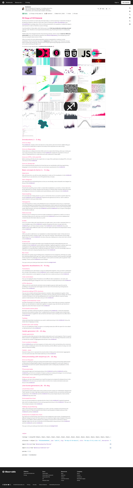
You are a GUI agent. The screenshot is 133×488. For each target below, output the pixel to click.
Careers (79, 475)
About (78, 473)
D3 (43, 478)
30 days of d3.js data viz (36, 13)
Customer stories (65, 478)
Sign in (117, 2)
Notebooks (9, 2)
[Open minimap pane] (130, 14)
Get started (125, 2)
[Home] (9, 476)
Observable (45, 473)
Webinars (63, 475)
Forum (62, 480)
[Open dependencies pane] (130, 17)
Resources (18, 2)
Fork (103, 8)
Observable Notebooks (29, 473)
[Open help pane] (130, 24)
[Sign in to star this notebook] (106, 8)
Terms (43, 484)
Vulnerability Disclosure (54, 484)
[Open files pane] (130, 8)
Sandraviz (28, 7)
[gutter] (10, 32)
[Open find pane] (130, 21)
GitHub (78, 480)
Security (34, 484)
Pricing (27, 2)
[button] (20, 16)
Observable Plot (46, 476)
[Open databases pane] (130, 11)
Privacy (28, 484)
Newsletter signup (81, 478)
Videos (62, 476)
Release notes (45, 480)
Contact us (79, 476)
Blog (62, 473)
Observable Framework (47, 475)
